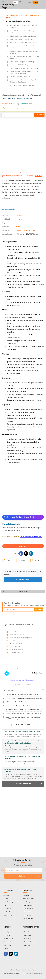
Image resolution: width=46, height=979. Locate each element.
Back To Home (23, 591)
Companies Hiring (9, 915)
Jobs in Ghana (27, 932)
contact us (38, 176)
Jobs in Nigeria (27, 938)
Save (8, 108)
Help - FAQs (7, 945)
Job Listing (7, 895)
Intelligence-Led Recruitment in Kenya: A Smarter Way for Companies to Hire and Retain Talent (22, 742)
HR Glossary (27, 915)
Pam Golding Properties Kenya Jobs (21, 637)
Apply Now (23, 546)
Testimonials (7, 942)
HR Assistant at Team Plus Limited (16, 702)
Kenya (17, 2)
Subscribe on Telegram (23, 579)
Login (29, 2)
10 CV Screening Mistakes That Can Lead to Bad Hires (22, 731)
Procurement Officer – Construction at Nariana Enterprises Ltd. (24, 709)
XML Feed (7, 935)
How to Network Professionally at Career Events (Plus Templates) (22, 757)
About (12, 970)
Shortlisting (26, 902)
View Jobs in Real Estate (8, 98)
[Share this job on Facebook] (20, 553)
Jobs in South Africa (29, 942)
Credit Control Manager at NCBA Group (22, 62)
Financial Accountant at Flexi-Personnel (22, 85)
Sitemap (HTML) (9, 938)
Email (22, 108)
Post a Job (26, 895)
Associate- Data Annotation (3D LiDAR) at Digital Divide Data (24, 713)
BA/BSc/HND (20, 219)
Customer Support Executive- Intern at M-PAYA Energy (22, 694)
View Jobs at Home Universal (24, 98)
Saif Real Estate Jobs (16, 643)
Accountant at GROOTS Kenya (19, 65)
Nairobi (18, 226)
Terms (34, 970)
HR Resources (27, 912)
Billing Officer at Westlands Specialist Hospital (24, 68)
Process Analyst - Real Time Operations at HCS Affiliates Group (24, 698)
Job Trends (7, 912)
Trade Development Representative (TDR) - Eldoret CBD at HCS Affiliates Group (23, 718)
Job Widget (7, 932)
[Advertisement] (23, 145)
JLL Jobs (12, 640)
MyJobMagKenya (37, 973)
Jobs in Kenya (27, 935)
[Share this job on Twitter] (26, 553)
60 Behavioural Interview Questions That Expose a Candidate (20, 771)
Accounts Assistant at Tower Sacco (20, 77)
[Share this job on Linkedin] (31, 553)
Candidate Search (28, 905)
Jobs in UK (26, 945)
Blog (5, 905)
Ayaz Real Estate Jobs (16, 652)
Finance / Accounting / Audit (25, 230)
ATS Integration (28, 908)
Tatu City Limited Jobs (17, 635)
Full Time (19, 215)
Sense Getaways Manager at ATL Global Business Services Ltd (24, 706)
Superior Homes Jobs (16, 649)
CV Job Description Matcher (12, 902)
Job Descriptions (28, 918)
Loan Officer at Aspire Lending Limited (22, 39)
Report (37, 560)
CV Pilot (6, 898)
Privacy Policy (26, 970)
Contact (18, 970)
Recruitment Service (29, 898)
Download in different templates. (31, 537)
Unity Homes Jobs (15, 646)
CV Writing (7, 908)
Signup (35, 2)
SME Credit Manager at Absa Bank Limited (23, 36)
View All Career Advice (23, 783)
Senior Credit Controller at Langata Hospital (23, 42)
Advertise (6, 948)
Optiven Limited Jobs (16, 632)
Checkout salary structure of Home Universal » (23, 680)
